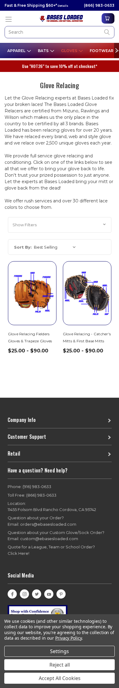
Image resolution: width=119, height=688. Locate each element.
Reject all (59, 664)
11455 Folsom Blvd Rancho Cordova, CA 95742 (52, 506)
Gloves (69, 50)
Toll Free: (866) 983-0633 (32, 495)
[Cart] (108, 18)
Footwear (102, 50)
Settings (59, 651)
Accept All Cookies (60, 678)
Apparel (16, 50)
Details (62, 5)
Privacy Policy (68, 638)
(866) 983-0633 (99, 5)
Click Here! (18, 553)
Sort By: (23, 247)
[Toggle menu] (8, 19)
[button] (59, 225)
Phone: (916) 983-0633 (29, 486)
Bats (43, 50)
